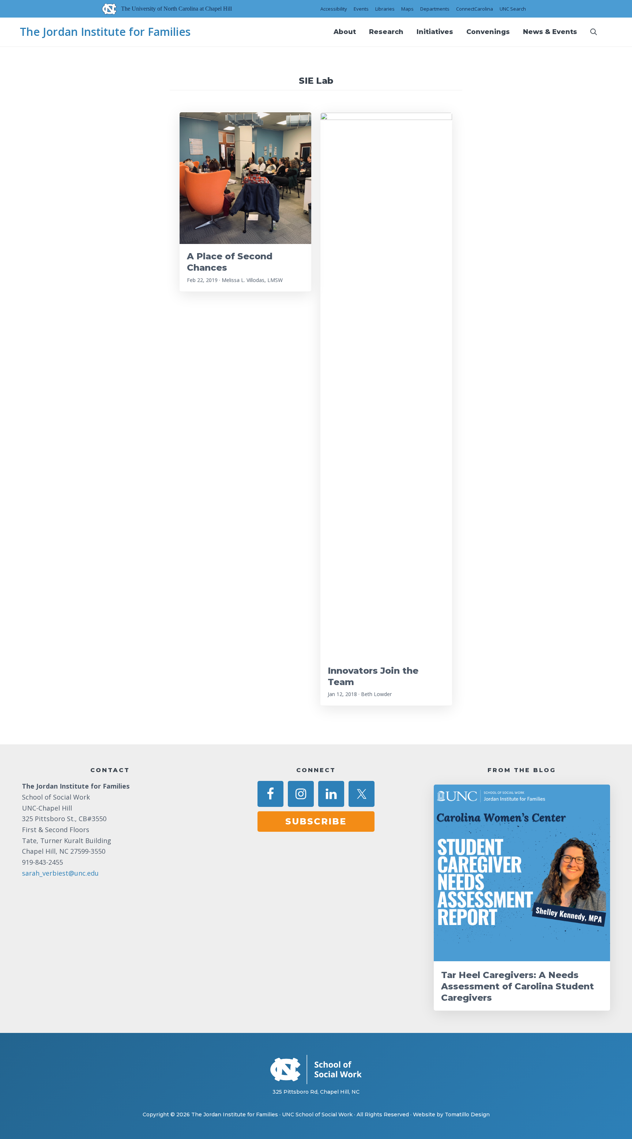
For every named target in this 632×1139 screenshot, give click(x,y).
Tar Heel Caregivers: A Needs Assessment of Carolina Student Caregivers (517, 986)
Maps (407, 8)
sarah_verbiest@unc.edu (60, 873)
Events (361, 8)
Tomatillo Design (467, 1114)
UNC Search (513, 8)
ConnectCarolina (474, 8)
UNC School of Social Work (317, 1114)
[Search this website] (593, 32)
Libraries (385, 8)
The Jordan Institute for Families (105, 32)
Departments (434, 8)
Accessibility (333, 8)
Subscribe (315, 821)
